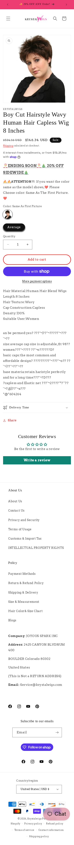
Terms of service (24, 830)
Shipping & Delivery (23, 592)
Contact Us (16, 510)
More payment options (37, 281)
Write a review (37, 460)
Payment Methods (22, 573)
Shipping (8, 145)
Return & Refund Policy (26, 583)
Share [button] (12, 420)
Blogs (12, 620)
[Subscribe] (57, 732)
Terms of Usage (19, 529)
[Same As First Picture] (7, 214)
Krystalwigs (34, 818)
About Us (15, 501)
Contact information (51, 830)
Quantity (9, 236)
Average (14, 227)
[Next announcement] (66, 4)
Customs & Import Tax (25, 538)
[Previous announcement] (7, 4)
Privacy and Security (24, 520)
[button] (8, 18)
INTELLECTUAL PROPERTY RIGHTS (36, 547)
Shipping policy (39, 836)
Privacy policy (33, 823)
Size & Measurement (23, 601)
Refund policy (54, 823)
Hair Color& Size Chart (25, 611)
